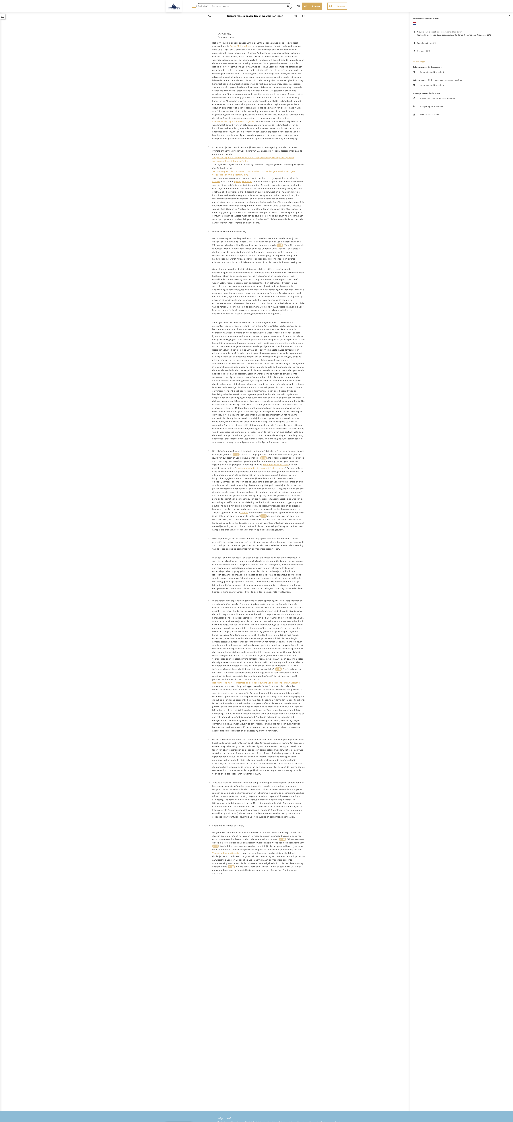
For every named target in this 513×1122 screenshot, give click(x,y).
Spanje (237, 181)
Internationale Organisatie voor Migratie (233, 121)
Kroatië (216, 181)
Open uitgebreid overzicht (432, 72)
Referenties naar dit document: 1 (427, 67)
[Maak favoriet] (295, 16)
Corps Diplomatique (240, 46)
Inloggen (341, 6)
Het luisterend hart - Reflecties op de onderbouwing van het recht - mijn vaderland (256, 682)
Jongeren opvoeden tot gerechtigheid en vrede (260, 468)
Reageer (316, 6)
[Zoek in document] (209, 16)
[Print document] (303, 16)
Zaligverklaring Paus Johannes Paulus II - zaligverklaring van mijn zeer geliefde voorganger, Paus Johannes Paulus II (253, 159)
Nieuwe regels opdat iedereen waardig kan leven (255, 15)
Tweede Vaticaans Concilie (226, 853)
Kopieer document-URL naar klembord (438, 98)
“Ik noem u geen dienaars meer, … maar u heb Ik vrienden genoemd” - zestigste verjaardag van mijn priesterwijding (253, 173)
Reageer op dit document (432, 106)
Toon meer (420, 62)
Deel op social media (429, 114)
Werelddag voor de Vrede (276, 464)
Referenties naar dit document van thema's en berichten (438, 80)
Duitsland (247, 181)
